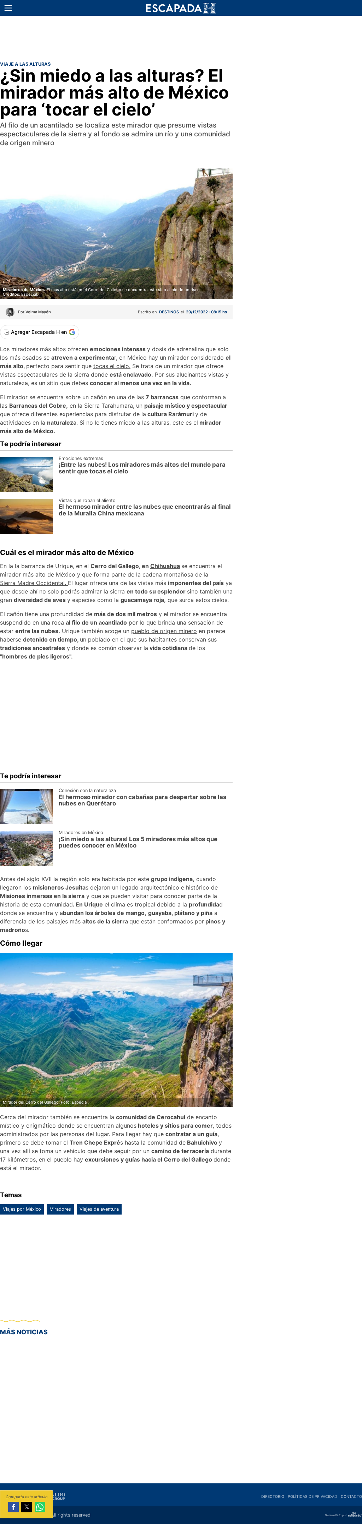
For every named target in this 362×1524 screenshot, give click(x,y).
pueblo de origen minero (164, 630)
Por (34, 311)
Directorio (272, 1496)
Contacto (351, 1496)
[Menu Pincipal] (8, 8)
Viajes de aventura (99, 1209)
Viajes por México (22, 1209)
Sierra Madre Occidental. (34, 582)
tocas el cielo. (111, 366)
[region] (181, 37)
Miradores (60, 1209)
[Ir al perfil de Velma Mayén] (10, 314)
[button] (8, 8)
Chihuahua (165, 565)
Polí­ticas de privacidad (312, 1496)
